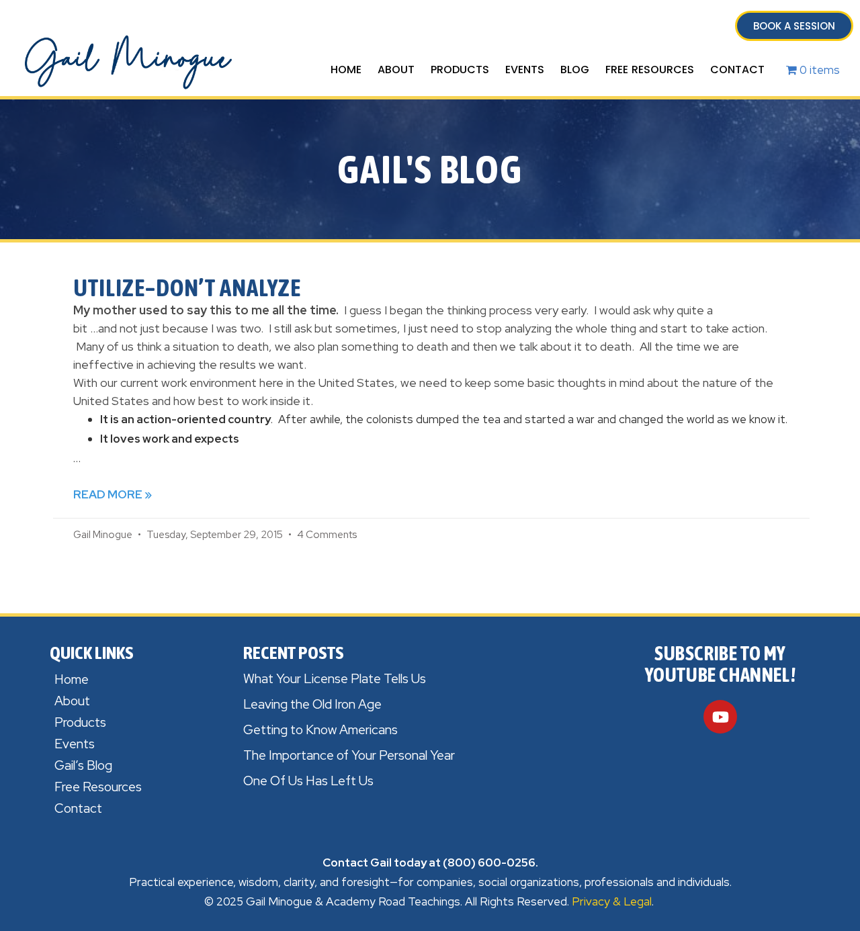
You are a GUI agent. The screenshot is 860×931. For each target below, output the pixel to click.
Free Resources (649, 69)
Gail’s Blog (83, 765)
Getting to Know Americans (320, 729)
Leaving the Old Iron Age (312, 704)
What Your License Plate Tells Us (334, 678)
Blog (574, 69)
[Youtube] (720, 717)
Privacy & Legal (612, 901)
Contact (737, 69)
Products (460, 69)
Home (346, 69)
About (396, 69)
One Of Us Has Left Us (308, 780)
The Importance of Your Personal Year (349, 755)
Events (524, 69)
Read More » (112, 494)
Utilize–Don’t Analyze (187, 287)
